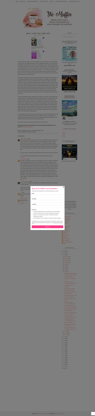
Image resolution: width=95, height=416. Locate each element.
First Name (34, 198)
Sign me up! (47, 226)
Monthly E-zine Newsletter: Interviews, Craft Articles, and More (46, 214)
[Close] (63, 187)
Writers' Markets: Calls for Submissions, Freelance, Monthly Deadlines (47, 218)
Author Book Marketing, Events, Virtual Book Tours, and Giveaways (47, 211)
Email (33, 193)
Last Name (34, 204)
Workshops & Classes (38, 216)
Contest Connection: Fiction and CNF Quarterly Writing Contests (46, 213)
